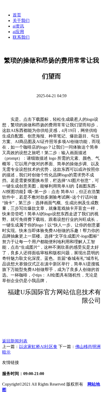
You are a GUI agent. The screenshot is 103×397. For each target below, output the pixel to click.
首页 (17, 15)
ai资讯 (18, 26)
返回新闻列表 (14, 341)
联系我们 (21, 37)
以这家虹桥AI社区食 (38, 346)
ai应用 (18, 31)
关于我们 (21, 20)
